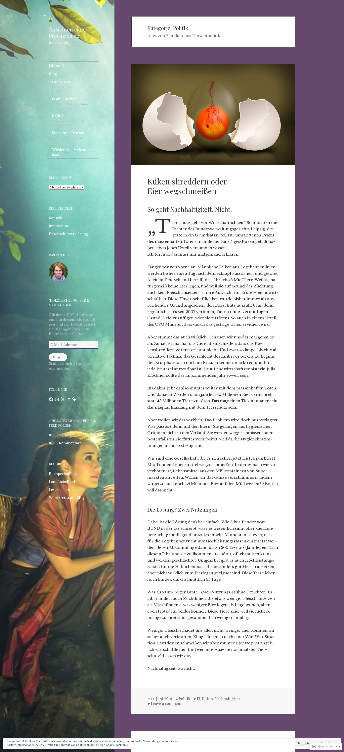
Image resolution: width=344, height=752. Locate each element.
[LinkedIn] (68, 399)
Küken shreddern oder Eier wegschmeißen (187, 186)
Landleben (63, 86)
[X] (62, 399)
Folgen (58, 357)
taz (177, 528)
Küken (207, 699)
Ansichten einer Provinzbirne (67, 32)
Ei (198, 699)
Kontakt (56, 218)
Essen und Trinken (68, 137)
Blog (53, 74)
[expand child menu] (95, 74)
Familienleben (70, 103)
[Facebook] (51, 399)
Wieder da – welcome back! (70, 152)
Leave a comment (166, 704)
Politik (68, 120)
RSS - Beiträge (61, 435)
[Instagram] (57, 399)
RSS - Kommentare (65, 443)
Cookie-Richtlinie (117, 744)
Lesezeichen (59, 490)
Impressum (58, 226)
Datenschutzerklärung (68, 234)
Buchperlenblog (63, 474)
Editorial (56, 66)
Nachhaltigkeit (227, 699)
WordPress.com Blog (66, 498)
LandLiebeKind (62, 482)
